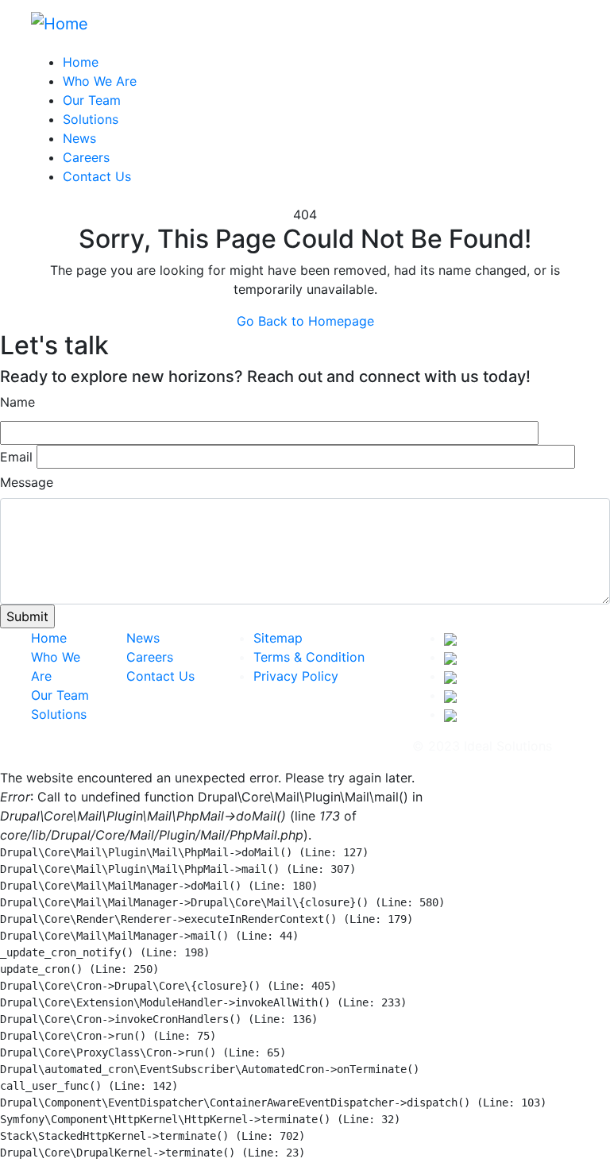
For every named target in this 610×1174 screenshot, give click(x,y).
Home (80, 62)
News (79, 138)
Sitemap (278, 638)
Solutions (90, 119)
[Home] (59, 22)
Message (26, 482)
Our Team (92, 100)
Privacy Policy (295, 676)
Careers (86, 157)
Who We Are (100, 81)
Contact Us (97, 176)
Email (16, 457)
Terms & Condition (309, 657)
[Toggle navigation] (568, 28)
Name (17, 402)
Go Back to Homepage (305, 321)
